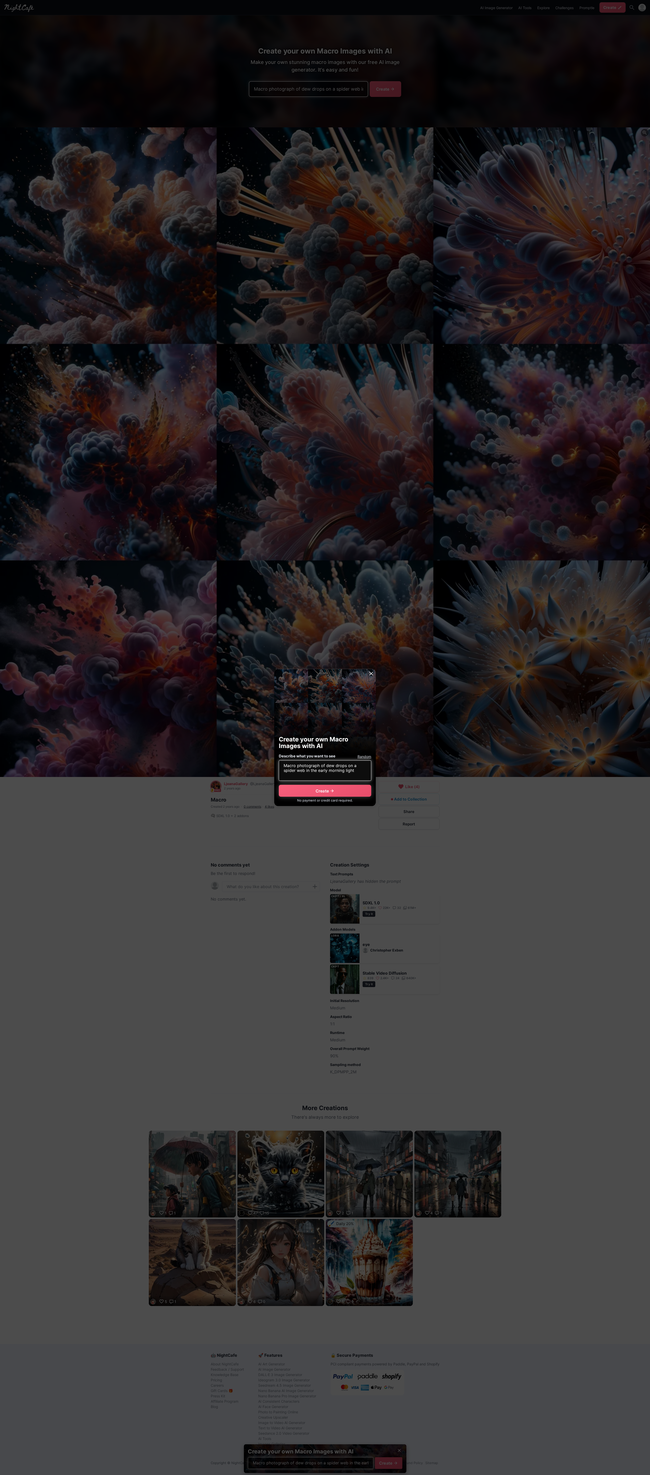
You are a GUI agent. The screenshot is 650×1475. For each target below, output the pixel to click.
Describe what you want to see (307, 756)
